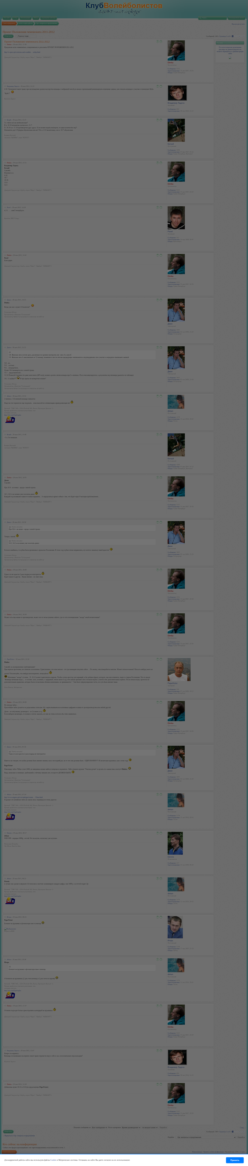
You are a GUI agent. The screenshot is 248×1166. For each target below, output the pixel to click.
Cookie (53, 1160)
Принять (234, 1160)
